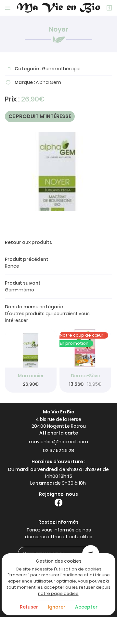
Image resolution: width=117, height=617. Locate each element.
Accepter (86, 607)
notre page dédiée (58, 593)
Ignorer (56, 607)
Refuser (29, 607)
